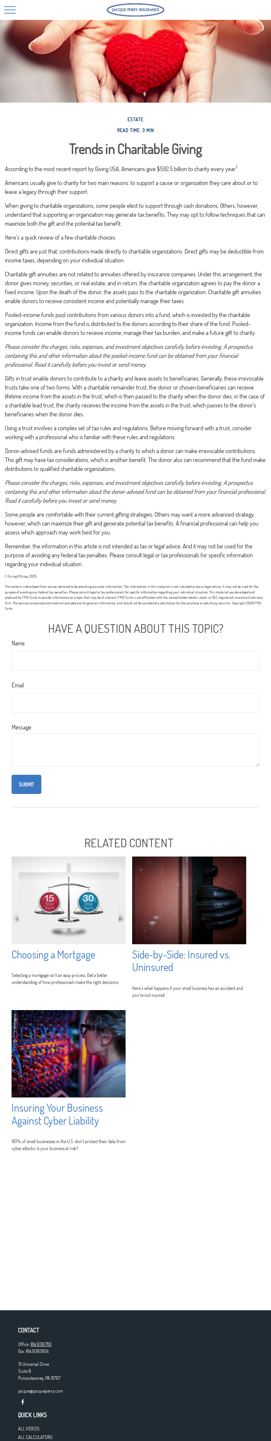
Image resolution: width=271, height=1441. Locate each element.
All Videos (29, 1428)
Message (21, 727)
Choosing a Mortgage (53, 954)
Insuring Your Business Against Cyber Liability (57, 1114)
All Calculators (35, 1437)
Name (18, 643)
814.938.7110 (41, 1344)
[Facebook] (22, 1402)
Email (18, 685)
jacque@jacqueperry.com (40, 1391)
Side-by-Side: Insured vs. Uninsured (181, 961)
